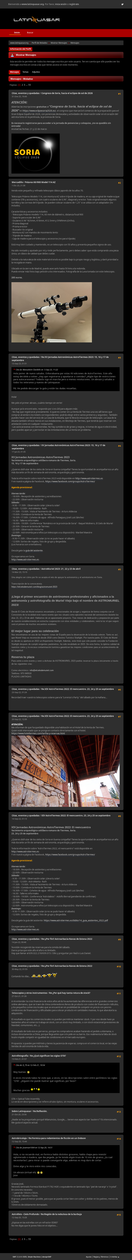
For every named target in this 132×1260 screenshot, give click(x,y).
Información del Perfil (20, 49)
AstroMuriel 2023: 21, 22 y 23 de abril (60, 568)
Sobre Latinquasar (21, 1111)
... (27, 84)
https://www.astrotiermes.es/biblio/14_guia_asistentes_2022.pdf (76, 920)
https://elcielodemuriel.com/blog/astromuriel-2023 (34, 587)
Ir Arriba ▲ (114, 1257)
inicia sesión (61, 4)
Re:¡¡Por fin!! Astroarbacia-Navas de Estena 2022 (66, 938)
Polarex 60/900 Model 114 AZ (40, 182)
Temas (25, 72)
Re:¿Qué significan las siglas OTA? (48, 1055)
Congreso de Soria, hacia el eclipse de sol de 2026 (67, 93)
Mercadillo (17, 182)
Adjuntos (36, 72)
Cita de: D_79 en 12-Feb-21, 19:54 (30, 1065)
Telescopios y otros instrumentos (29, 992)
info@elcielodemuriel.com (42, 670)
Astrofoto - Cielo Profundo (25, 1214)
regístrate (74, 4)
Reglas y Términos (100, 1257)
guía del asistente (34, 550)
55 (29, 84)
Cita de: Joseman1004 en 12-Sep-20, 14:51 (34, 1147)
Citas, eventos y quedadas (25, 93)
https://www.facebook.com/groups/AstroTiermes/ (70, 481)
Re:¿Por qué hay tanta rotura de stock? (69, 992)
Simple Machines (34, 1257)
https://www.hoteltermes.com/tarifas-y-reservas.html (38, 733)
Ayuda (88, 1257)
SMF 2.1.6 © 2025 (20, 1257)
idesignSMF (47, 1257)
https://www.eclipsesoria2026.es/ (39, 110)
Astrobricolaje (19, 1138)
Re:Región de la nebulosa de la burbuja (61, 1214)
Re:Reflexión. (40, 1111)
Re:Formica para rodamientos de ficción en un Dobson (57, 1138)
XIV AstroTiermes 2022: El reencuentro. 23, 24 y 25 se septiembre (75, 815)
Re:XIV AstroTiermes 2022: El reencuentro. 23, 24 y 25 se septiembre (77, 689)
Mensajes (14, 72)
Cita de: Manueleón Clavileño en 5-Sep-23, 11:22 (37, 369)
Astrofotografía (20, 1055)
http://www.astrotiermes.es (89, 478)
